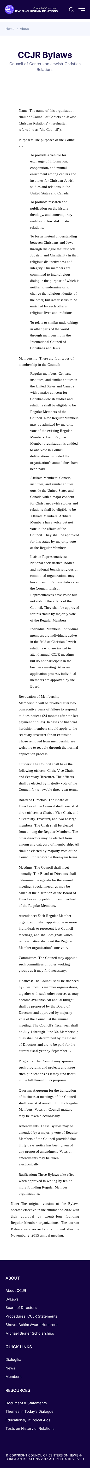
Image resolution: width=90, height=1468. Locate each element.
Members (14, 1376)
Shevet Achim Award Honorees (32, 1324)
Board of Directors (21, 1307)
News (10, 1368)
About (24, 29)
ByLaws (12, 1299)
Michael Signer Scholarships (30, 1333)
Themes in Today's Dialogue (30, 1411)
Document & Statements (26, 1403)
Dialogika (13, 1359)
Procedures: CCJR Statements (31, 1316)
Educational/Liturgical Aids (28, 1420)
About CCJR (16, 1290)
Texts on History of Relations (30, 1428)
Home (10, 29)
